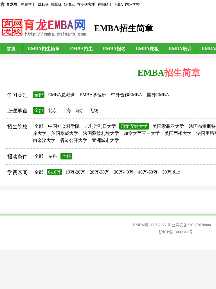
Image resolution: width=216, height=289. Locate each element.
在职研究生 (86, 4)
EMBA (43, 4)
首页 (11, 48)
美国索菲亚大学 (168, 126)
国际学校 (132, 4)
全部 (38, 94)
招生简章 (182, 72)
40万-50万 (148, 172)
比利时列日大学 (100, 126)
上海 (66, 110)
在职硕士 (105, 4)
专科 (52, 156)
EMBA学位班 (93, 94)
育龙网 (11, 4)
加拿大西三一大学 (142, 133)
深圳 (80, 110)
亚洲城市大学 (105, 140)
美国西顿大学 (178, 133)
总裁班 (56, 4)
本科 (66, 156)
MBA (118, 4)
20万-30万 (99, 172)
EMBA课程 (147, 48)
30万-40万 (123, 172)
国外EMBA (158, 94)
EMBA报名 (114, 48)
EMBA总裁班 (61, 94)
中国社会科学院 (64, 126)
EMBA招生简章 (44, 48)
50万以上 (171, 172)
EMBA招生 (81, 48)
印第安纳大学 (134, 126)
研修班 (69, 4)
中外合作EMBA (126, 94)
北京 (52, 110)
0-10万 (54, 172)
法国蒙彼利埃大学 (101, 133)
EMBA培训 (180, 48)
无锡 (93, 110)
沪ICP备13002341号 (176, 232)
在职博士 (28, 4)
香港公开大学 (73, 140)
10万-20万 (75, 172)
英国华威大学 (64, 133)
